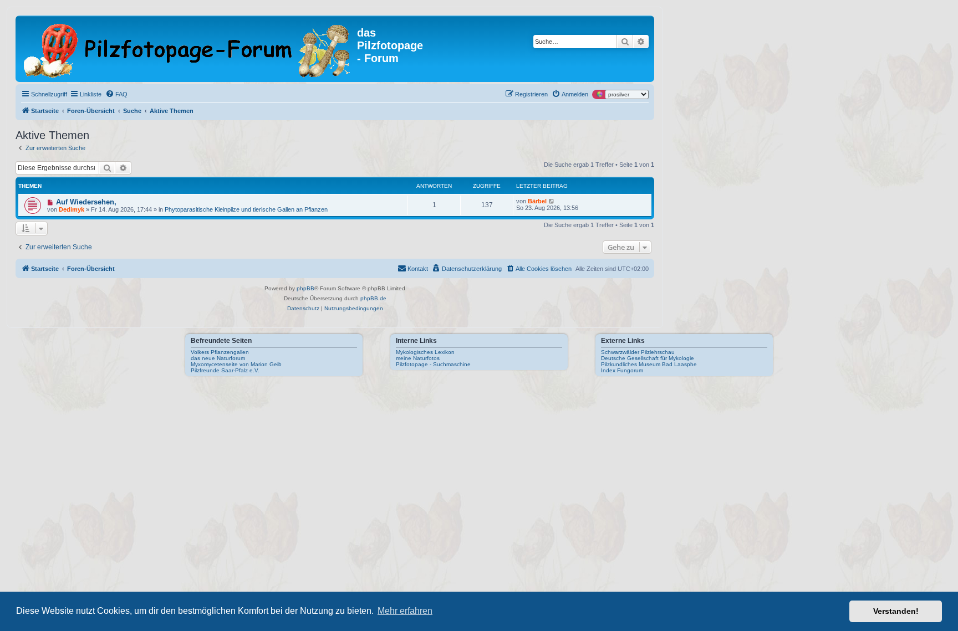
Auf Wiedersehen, (86, 202)
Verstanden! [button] (896, 611)
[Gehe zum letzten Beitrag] (552, 201)
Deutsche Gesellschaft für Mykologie (647, 358)
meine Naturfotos (418, 358)
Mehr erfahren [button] (405, 610)
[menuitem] (116, 94)
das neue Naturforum (218, 358)
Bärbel (537, 201)
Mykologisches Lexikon (425, 352)
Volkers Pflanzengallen (220, 352)
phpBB (305, 288)
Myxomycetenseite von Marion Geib (236, 364)
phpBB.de (373, 298)
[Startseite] (187, 48)
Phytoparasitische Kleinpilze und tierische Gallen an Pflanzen (246, 209)
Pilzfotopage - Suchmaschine (433, 364)
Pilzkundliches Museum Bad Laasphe (649, 364)
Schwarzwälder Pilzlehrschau (638, 352)
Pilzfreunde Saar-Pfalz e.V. (225, 370)
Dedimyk (71, 209)
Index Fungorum (622, 370)
